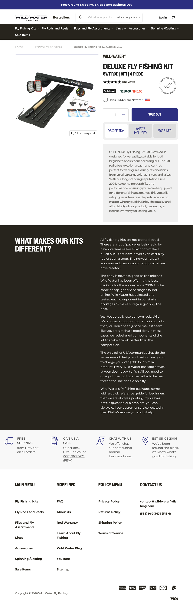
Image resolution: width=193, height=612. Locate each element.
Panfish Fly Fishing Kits (48, 47)
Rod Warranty (67, 522)
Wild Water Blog (69, 548)
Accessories (137, 28)
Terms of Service (110, 533)
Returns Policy (109, 512)
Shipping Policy (110, 522)
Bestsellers (61, 17)
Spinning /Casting (163, 28)
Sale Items (23, 35)
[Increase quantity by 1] (125, 114)
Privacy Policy (108, 501)
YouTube (63, 559)
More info (164, 130)
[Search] (81, 17)
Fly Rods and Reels (55, 28)
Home (19, 47)
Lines (120, 28)
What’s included (140, 130)
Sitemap (63, 569)
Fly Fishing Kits (26, 28)
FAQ (60, 501)
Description (116, 130)
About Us (64, 512)
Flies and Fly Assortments (92, 28)
